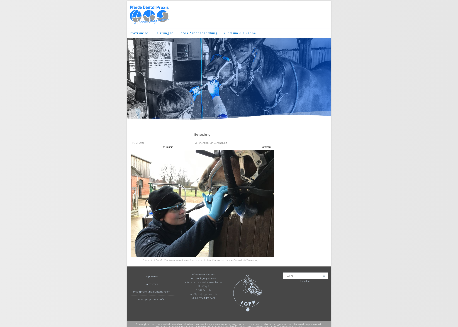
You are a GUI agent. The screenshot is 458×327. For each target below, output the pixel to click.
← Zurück (166, 147)
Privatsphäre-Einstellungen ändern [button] (151, 291)
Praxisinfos (139, 33)
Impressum (152, 276)
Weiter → (268, 147)
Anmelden (305, 281)
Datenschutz (152, 284)
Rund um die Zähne (239, 33)
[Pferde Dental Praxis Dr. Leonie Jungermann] (149, 15)
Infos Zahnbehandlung (198, 33)
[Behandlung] (202, 203)
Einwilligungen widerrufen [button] (151, 299)
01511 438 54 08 (207, 298)
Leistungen (164, 33)
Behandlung (220, 142)
